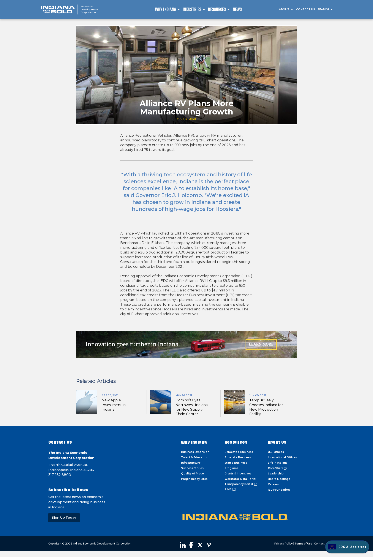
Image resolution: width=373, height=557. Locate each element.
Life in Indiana (278, 462)
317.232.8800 (59, 475)
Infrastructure (191, 462)
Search (323, 9)
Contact (319, 543)
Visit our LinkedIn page (182, 544)
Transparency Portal (238, 484)
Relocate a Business (238, 452)
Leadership (276, 473)
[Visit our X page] (200, 544)
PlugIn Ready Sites (194, 478)
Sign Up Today (64, 517)
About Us (277, 442)
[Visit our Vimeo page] (208, 544)
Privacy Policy (283, 543)
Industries (192, 9)
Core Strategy (277, 468)
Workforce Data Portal (240, 478)
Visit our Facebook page (191, 544)
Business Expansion (195, 452)
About (284, 9)
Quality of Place (192, 473)
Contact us (305, 9)
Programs (231, 468)
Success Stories (192, 468)
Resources (217, 9)
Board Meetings (279, 478)
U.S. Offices (276, 452)
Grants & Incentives (237, 473)
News (237, 9)
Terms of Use (303, 543)
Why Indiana (165, 9)
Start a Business (235, 462)
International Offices (282, 457)
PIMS (227, 489)
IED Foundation (279, 489)
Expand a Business (237, 457)
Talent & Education (194, 457)
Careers (273, 484)
